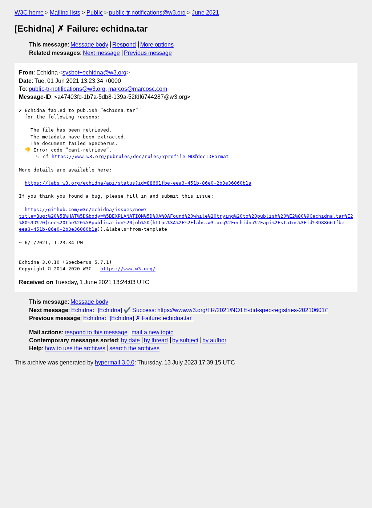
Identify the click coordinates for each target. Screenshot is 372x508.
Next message (101, 53)
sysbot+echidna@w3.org (94, 72)
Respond (124, 44)
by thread (156, 340)
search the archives (134, 348)
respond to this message (96, 332)
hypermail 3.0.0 (114, 362)
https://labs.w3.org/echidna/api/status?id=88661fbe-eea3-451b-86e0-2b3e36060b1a (138, 183)
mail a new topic (152, 332)
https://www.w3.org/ (127, 268)
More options (157, 44)
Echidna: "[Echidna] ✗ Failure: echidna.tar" (138, 318)
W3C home (29, 12)
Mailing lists (65, 12)
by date (130, 340)
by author (214, 340)
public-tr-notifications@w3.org (147, 12)
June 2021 (205, 12)
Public (94, 12)
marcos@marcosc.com (137, 89)
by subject (185, 340)
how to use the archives (75, 348)
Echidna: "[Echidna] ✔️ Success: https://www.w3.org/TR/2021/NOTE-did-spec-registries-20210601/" (199, 310)
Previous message (148, 53)
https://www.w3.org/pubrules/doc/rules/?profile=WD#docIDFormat (140, 156)
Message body (89, 44)
